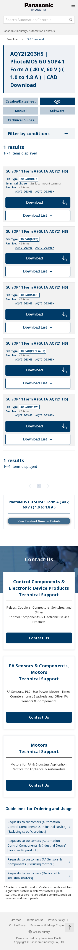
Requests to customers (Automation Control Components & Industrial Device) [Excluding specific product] (37, 827)
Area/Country (41, 932)
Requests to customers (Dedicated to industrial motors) (34, 875)
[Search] (71, 20)
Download (34, 202)
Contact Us (39, 638)
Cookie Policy (17, 925)
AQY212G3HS (23, 191)
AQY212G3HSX (44, 191)
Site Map (16, 920)
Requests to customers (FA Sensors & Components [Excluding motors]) (35, 861)
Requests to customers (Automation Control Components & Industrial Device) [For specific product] (37, 845)
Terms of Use (34, 920)
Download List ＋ (38, 215)
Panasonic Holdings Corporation (51, 925)
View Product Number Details (39, 521)
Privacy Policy (56, 920)
